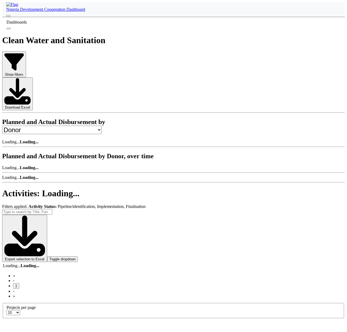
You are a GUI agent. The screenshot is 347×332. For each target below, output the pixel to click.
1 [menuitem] (16, 286)
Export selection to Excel (24, 259)
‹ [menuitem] (13, 280)
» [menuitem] (14, 296)
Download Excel (17, 107)
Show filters (14, 74)
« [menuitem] (14, 275)
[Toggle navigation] (8, 16)
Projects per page (21, 307)
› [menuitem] (13, 291)
